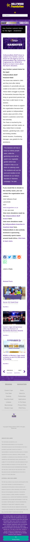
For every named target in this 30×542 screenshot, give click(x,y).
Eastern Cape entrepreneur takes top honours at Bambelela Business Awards (13, 329)
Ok (16, 537)
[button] (15, 12)
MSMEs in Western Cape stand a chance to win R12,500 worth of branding (14, 357)
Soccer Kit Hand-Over (10, 302)
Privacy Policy (16, 539)
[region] (15, 22)
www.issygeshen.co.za (10, 207)
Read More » (6, 306)
